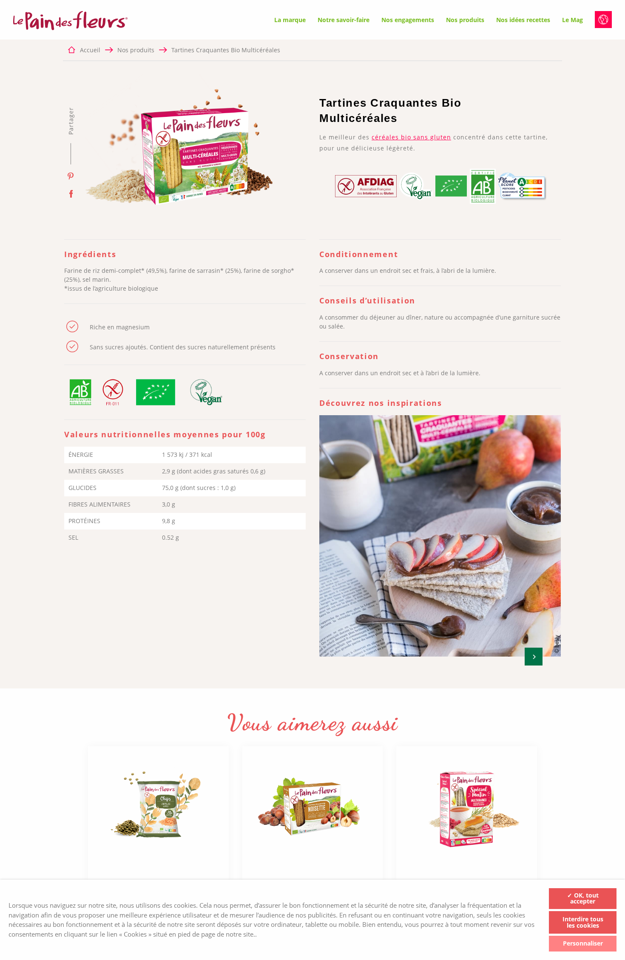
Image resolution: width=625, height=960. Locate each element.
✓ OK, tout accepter (583, 898)
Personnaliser (583, 943)
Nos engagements (407, 20)
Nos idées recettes (523, 20)
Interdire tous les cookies (582, 922)
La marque (290, 20)
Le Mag (572, 20)
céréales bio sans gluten (411, 137)
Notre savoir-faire (343, 20)
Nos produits (465, 20)
